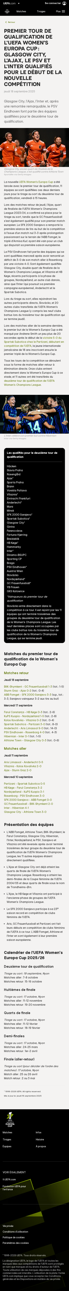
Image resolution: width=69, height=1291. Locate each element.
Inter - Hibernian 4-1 (16, 807)
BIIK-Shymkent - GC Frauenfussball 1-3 (28, 686)
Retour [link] (11, 22)
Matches (7, 1132)
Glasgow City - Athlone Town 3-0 (25, 811)
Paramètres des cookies (16, 1243)
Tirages (7, 1139)
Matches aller (15, 748)
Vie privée (8, 1226)
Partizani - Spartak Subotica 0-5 (24, 783)
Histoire (40, 1139)
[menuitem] (23, 11)
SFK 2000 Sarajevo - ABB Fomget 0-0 (28, 799)
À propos (41, 1146)
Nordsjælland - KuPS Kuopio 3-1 (24, 791)
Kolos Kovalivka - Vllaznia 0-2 (22, 720)
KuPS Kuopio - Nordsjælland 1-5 (24, 716)
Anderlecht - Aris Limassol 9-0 (23, 728)
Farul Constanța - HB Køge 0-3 (23, 712)
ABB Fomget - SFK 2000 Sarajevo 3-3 (27, 694)
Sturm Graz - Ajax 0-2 (17, 690)
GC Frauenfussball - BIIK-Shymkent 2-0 (28, 803)
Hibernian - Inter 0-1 (16, 736)
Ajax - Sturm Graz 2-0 (17, 770)
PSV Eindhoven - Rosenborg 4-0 (24, 732)
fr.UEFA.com (9, 1179)
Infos (38, 1132)
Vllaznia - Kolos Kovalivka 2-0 (22, 766)
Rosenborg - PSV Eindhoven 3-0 (24, 795)
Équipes (7, 1146)
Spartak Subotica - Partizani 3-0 (24, 724)
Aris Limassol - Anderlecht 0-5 (23, 762)
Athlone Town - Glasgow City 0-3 (25, 740)
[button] (60, 11)
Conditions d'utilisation (15, 1231)
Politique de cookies (14, 1237)
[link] (21, 11)
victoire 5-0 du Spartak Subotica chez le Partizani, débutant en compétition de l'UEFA (34, 341)
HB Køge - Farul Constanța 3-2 (23, 787)
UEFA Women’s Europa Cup (7, 11)
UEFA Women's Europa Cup (36, 181)
